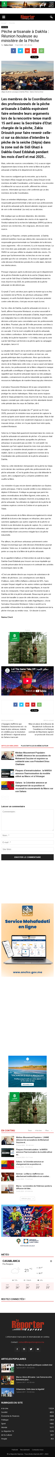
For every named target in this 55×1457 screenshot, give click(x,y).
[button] (51, 17)
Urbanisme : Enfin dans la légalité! (30, 1389)
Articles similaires (9, 746)
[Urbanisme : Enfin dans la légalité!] (7, 1392)
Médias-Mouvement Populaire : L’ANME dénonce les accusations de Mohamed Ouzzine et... (32, 1139)
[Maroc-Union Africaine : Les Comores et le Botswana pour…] (7, 1380)
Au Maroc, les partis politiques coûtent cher (34, 1365)
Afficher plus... (26, 1199)
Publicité (15, 1450)
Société (4, 1412)
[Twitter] (31, 1349)
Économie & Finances (10, 1416)
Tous (30, 1130)
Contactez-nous (37, 1450)
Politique (4, 1420)
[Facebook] (17, 1349)
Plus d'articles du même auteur (34, 746)
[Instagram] (24, 1349)
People (4, 1439)
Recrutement (25, 1450)
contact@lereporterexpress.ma (31, 1342)
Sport (3, 1423)
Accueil (3, 23)
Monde (4, 1427)
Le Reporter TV (7, 1431)
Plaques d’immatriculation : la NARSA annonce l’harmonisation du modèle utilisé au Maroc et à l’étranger (33, 773)
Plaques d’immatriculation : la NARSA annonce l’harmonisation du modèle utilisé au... (34, 1152)
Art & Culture (6, 1435)
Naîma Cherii (8, 45)
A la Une (4, 27)
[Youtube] (37, 1349)
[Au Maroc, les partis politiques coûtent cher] (7, 1368)
